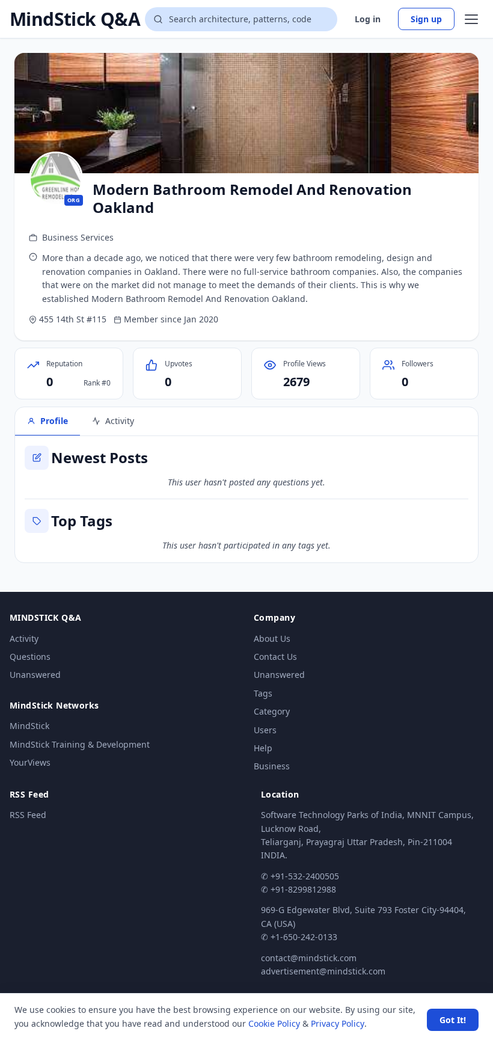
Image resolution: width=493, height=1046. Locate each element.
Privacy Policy (337, 1023)
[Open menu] (471, 19)
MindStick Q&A (75, 19)
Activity (24, 638)
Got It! (452, 1020)
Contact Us (275, 656)
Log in (368, 19)
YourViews (30, 762)
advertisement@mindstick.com (323, 971)
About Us (272, 638)
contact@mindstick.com (309, 958)
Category (272, 711)
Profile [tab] (54, 420)
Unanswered (35, 674)
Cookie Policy (274, 1023)
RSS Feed (28, 814)
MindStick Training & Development (80, 744)
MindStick (29, 725)
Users (265, 730)
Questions (30, 656)
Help (263, 748)
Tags (263, 693)
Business (272, 766)
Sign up (426, 19)
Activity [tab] (119, 420)
